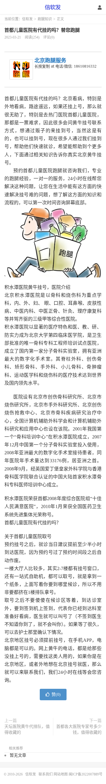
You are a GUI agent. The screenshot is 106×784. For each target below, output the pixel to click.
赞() (56, 694)
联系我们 (46, 774)
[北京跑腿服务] (21, 69)
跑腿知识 (45, 19)
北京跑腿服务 (50, 60)
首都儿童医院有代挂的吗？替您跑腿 (42, 30)
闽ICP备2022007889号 (85, 774)
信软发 (53, 7)
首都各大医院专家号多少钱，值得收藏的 (79, 729)
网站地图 (61, 774)
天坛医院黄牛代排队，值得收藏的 (27, 729)
